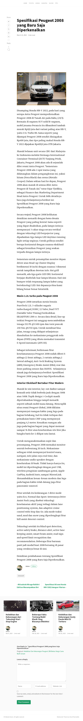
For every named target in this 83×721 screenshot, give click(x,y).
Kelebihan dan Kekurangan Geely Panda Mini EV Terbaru (66, 618)
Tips (56, 3)
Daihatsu (44, 3)
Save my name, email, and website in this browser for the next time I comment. (40, 695)
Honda (37, 3)
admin (31, 566)
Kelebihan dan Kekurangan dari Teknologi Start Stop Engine (13, 618)
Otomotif (21, 576)
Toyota (31, 3)
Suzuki (51, 3)
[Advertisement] (41, 56)
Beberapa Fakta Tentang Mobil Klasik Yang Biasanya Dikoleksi (40, 618)
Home (25, 3)
